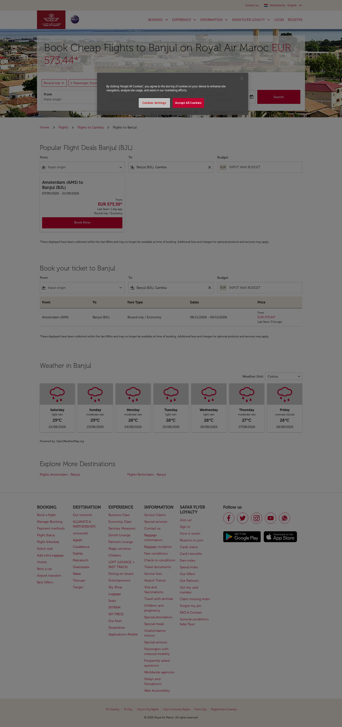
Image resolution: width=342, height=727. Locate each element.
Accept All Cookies (188, 103)
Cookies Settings (154, 103)
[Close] (242, 78)
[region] (172, 94)
